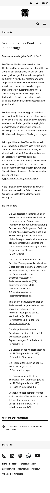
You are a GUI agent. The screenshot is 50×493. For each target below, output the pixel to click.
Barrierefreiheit (8, 468)
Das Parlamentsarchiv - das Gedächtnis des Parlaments (24, 428)
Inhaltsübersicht (28, 463)
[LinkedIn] (12, 455)
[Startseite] (25, 13)
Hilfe (4, 463)
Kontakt (13, 463)
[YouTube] (37, 455)
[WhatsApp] (28, 455)
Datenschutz (23, 468)
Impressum (36, 468)
